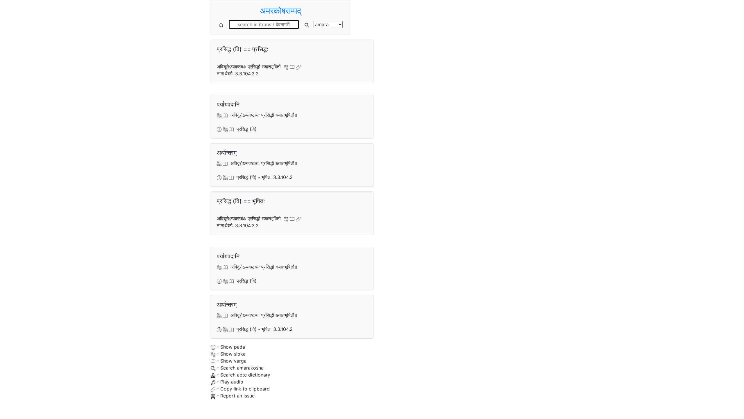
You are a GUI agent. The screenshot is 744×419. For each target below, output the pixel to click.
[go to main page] (221, 24)
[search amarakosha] (307, 24)
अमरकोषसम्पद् (280, 11)
